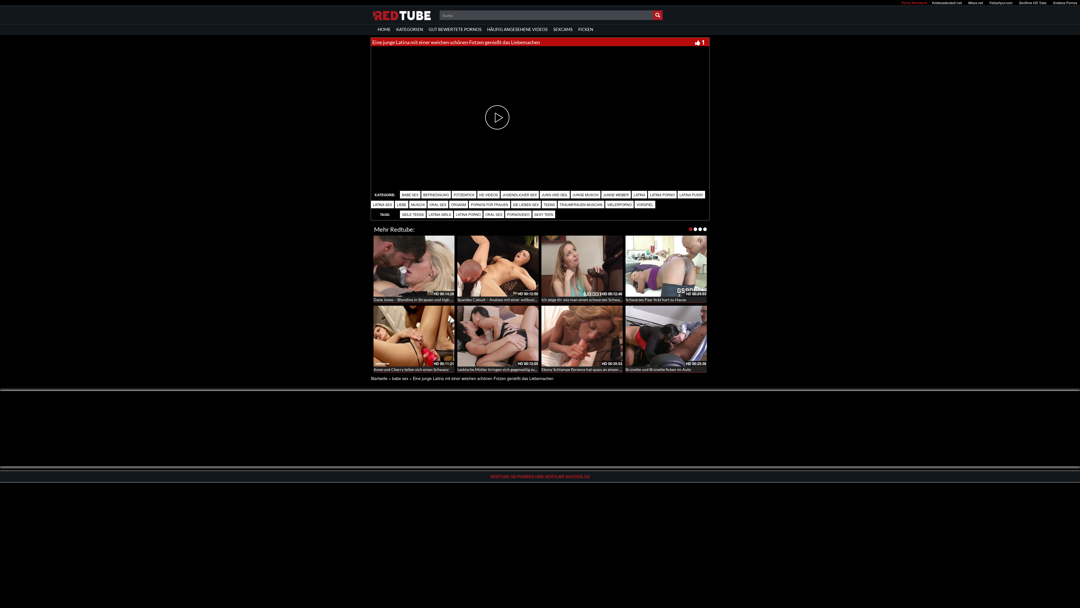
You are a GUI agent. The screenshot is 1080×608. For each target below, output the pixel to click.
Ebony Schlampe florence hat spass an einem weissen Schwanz (595, 369)
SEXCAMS (563, 29)
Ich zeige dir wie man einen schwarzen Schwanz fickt (586, 299)
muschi (418, 204)
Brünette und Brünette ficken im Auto (658, 369)
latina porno (662, 194)
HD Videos (488, 194)
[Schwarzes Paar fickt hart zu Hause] (666, 266)
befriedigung (436, 194)
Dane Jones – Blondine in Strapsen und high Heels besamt (424, 299)
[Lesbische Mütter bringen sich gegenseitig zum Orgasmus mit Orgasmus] (498, 336)
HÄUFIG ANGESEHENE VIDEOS (517, 29)
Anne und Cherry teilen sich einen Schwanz (411, 369)
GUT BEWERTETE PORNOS (455, 29)
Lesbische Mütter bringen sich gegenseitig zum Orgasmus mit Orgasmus (519, 369)
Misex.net (975, 2)
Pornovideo (518, 214)
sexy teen (543, 214)
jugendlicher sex (520, 194)
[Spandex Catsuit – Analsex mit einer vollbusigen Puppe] (498, 266)
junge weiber (616, 194)
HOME (384, 29)
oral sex (437, 204)
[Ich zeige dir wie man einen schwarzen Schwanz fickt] (582, 266)
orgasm (458, 204)
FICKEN (585, 29)
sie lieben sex (526, 204)
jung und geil (555, 194)
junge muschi (585, 194)
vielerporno (619, 204)
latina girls (440, 214)
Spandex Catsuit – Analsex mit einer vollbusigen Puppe (505, 299)
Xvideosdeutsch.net (947, 2)
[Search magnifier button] (658, 15)
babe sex (410, 194)
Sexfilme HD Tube (1033, 2)
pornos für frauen (489, 204)
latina (639, 194)
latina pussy (691, 194)
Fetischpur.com (1000, 2)
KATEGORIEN (409, 29)
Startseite (379, 378)
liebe (401, 204)
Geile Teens (413, 214)
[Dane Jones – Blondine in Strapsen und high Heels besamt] (414, 266)
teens (549, 204)
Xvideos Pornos (1065, 2)
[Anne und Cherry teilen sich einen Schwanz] (414, 336)
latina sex (382, 204)
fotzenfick (464, 194)
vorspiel (644, 204)
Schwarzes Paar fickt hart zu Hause (656, 299)
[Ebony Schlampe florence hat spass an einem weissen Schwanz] (582, 336)
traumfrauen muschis (581, 204)
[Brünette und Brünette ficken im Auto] (666, 336)
